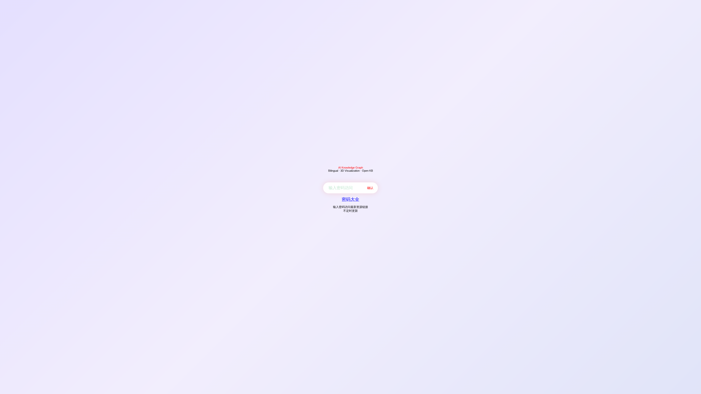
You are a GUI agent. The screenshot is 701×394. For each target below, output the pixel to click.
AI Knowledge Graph (350, 167)
